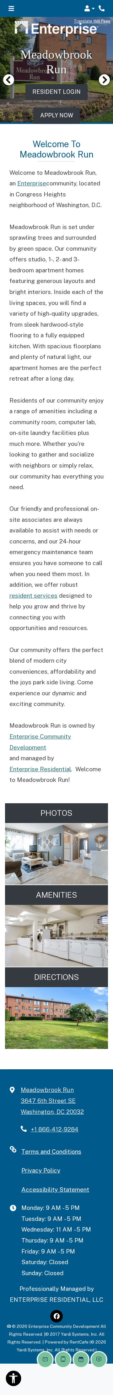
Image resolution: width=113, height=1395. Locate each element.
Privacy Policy (40, 1170)
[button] (89, 8)
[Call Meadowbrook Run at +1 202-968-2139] (101, 8)
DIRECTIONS (56, 977)
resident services (33, 595)
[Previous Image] (8, 79)
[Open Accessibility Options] (13, 1380)
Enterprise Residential (40, 769)
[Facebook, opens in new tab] (56, 1316)
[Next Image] (104, 79)
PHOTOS (56, 813)
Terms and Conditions (51, 1151)
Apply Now (60, 115)
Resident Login (56, 91)
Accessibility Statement (55, 1189)
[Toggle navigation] (11, 8)
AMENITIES (56, 895)
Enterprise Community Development (40, 742)
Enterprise (31, 183)
